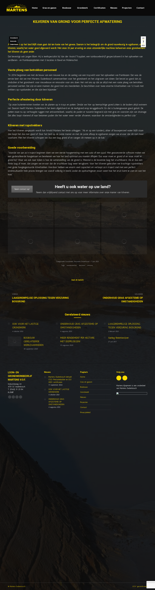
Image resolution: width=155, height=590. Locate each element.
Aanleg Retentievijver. (118, 337)
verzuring (90, 265)
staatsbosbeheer (72, 265)
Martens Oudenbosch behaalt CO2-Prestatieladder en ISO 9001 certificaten (60, 379)
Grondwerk (14, 38)
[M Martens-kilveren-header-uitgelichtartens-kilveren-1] (30, 214)
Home (82, 377)
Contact (83, 407)
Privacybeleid (85, 412)
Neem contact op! (22, 189)
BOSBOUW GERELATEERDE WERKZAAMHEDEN (33, 341)
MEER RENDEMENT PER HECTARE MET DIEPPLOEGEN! (77, 339)
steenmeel (82, 265)
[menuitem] (34, 8)
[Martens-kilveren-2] (77, 214)
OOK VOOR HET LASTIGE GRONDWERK (25, 325)
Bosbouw (84, 387)
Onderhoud (14, 44)
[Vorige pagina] (9, 324)
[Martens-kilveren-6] (124, 241)
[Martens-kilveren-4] (30, 241)
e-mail (10, 392)
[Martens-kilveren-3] (124, 214)
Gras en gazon (86, 382)
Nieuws (83, 397)
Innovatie (13, 41)
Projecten (84, 402)
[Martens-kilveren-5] (77, 241)
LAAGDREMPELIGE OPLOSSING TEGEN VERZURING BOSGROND (124, 325)
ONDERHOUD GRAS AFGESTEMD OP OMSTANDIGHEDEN (79, 325)
